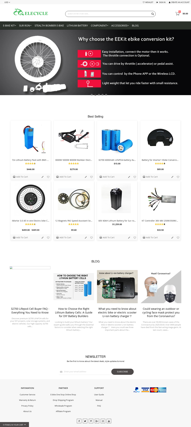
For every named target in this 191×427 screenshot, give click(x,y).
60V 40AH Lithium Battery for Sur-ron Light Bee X (122, 220)
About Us (27, 411)
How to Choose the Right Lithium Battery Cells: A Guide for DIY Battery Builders (73, 312)
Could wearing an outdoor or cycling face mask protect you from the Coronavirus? (161, 312)
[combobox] (110, 14)
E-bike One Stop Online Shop (63, 394)
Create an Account (180, 2)
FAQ (99, 405)
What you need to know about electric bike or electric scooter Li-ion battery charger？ (117, 312)
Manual (99, 400)
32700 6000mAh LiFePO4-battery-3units (118, 160)
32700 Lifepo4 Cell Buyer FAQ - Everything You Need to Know (30, 310)
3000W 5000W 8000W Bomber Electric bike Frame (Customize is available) (92, 160)
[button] (42, 177)
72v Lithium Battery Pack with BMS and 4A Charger (37, 160)
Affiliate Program (63, 411)
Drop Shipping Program (63, 400)
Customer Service (27, 394)
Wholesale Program (63, 405)
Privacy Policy (27, 405)
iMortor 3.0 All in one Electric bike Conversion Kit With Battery (43, 220)
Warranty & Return (27, 400)
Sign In (162, 2)
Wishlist (149, 2)
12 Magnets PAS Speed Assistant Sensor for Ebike (79, 220)
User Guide (99, 394)
